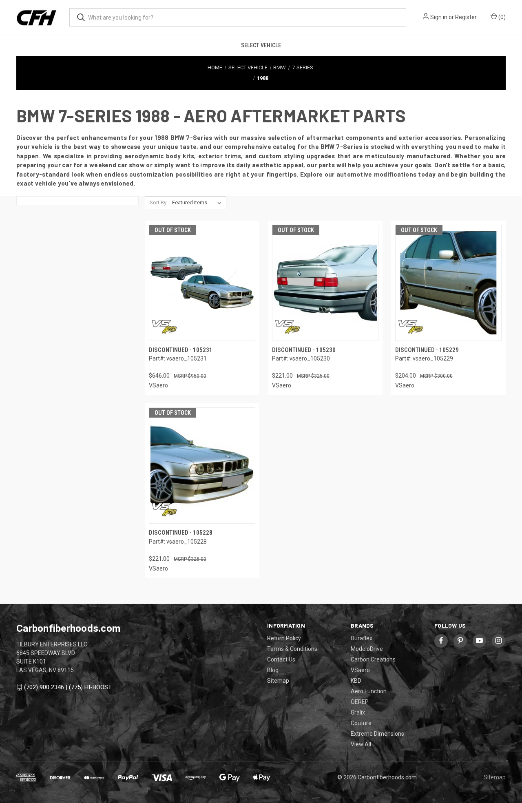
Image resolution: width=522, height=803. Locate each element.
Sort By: (159, 202)
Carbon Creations (373, 659)
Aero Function (369, 691)
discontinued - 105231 (180, 350)
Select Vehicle (261, 45)
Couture (361, 723)
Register (466, 17)
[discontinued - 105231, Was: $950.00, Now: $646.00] (202, 282)
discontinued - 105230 (304, 350)
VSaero (360, 670)
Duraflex (361, 638)
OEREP (360, 702)
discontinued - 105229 (427, 350)
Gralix (358, 712)
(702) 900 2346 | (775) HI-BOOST (68, 687)
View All (361, 744)
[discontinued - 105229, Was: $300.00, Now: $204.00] (448, 282)
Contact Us (281, 659)
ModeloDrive (367, 649)
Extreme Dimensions (377, 733)
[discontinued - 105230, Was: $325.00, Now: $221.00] (325, 282)
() (501, 17)
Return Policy (284, 638)
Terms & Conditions (292, 649)
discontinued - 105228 (180, 532)
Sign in (438, 17)
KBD (356, 680)
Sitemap (278, 680)
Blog (273, 670)
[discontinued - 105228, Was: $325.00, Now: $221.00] (202, 465)
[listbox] (198, 203)
